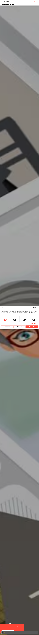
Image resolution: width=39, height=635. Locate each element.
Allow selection (19, 326)
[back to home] (5, 1)
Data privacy (17, 313)
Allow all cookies (32, 326)
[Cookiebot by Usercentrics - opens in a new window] (33, 307)
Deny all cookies (7, 326)
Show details (33, 323)
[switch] (14, 320)
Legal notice (12, 313)
